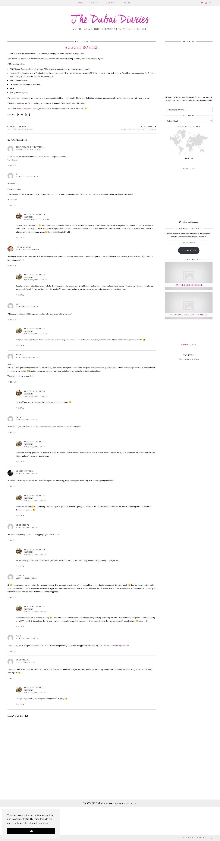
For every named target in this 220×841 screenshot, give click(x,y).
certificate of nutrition (30, 147)
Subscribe (188, 250)
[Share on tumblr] (29, 114)
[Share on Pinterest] (26, 114)
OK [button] (31, 831)
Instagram (26, 108)
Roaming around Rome (20, 128)
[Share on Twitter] (22, 114)
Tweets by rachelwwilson (189, 359)
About (95, 3)
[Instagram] (206, 3)
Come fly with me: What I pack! (138, 128)
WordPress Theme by (197, 838)
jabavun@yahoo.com (120, 645)
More (127, 3)
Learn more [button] (42, 823)
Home (80, 3)
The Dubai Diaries (110, 20)
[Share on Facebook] (18, 114)
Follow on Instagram (189, 222)
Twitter (35, 108)
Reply (13, 165)
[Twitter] (202, 3)
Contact (111, 3)
